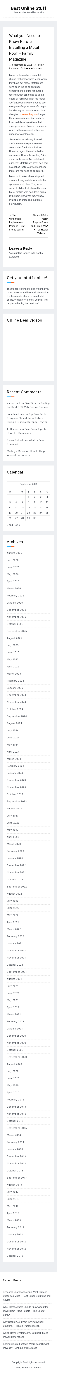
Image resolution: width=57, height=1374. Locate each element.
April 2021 (13, 1007)
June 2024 (13, 737)
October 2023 (15, 794)
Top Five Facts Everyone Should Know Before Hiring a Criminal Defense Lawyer (27, 418)
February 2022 (15, 936)
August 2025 (14, 638)
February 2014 (15, 1142)
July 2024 (13, 730)
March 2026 (14, 588)
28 (22, 518)
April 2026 (13, 581)
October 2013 (15, 1170)
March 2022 (14, 929)
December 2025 (16, 609)
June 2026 (13, 567)
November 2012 (16, 1248)
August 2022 (14, 893)
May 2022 (13, 915)
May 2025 (13, 659)
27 (16, 518)
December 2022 (16, 865)
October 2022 (15, 879)
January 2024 (15, 773)
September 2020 (17, 1057)
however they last (28, 114)
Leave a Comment (33, 68)
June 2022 (13, 908)
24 (41, 512)
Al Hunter (12, 429)
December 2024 (16, 695)
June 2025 (13, 652)
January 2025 (15, 687)
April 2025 (13, 666)
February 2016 (15, 1099)
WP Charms (34, 1367)
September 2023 (17, 801)
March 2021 (14, 1014)
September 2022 (17, 886)
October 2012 (15, 1255)
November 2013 (16, 1163)
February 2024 (15, 766)
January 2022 (15, 943)
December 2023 (16, 780)
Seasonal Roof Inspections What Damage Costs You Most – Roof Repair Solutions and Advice (26, 1296)
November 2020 (16, 1042)
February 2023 (15, 851)
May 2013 (13, 1206)
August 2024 (14, 723)
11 (47, 502)
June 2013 (13, 1199)
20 (16, 512)
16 (34, 507)
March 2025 (14, 673)
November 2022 (16, 872)
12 (10, 507)
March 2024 (14, 758)
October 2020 (15, 1050)
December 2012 (16, 1241)
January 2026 (15, 602)
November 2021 (16, 957)
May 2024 (13, 744)
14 (22, 507)
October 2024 (15, 709)
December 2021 (16, 950)
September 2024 (17, 716)
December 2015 (16, 1106)
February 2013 (15, 1227)
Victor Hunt (13, 403)
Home (16, 68)
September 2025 (17, 631)
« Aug (10, 525)
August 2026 (14, 553)
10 (41, 502)
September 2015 (17, 1128)
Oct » (17, 525)
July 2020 (13, 1071)
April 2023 (13, 837)
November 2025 (16, 616)
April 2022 (13, 922)
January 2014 (15, 1149)
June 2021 (13, 993)
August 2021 (14, 979)
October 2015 (15, 1120)
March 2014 (14, 1135)
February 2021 (15, 1021)
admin (41, 65)
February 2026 (15, 595)
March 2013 (14, 1220)
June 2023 (13, 822)
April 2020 (13, 1092)
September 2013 (17, 1177)
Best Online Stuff (28, 8)
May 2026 (13, 574)
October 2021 (15, 964)
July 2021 (13, 986)
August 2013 (14, 1184)
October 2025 (15, 624)
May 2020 (13, 1085)
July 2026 (13, 560)
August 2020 (14, 1064)
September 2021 (17, 971)
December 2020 (16, 1035)
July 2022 (13, 900)
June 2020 (13, 1078)
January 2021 (15, 1028)
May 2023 (13, 829)
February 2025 (15, 680)
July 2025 (13, 645)
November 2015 (16, 1113)
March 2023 (14, 844)
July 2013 (13, 1191)
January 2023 (15, 858)
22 (28, 512)
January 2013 (15, 1234)
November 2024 (16, 702)
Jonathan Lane (15, 414)
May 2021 (13, 1000)
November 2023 (16, 787)
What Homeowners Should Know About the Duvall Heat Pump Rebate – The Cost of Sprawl (25, 1311)
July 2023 (13, 815)
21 (22, 512)
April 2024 (13, 751)
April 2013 (13, 1213)
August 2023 (14, 808)
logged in (28, 253)
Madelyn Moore (16, 451)
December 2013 (16, 1156)
